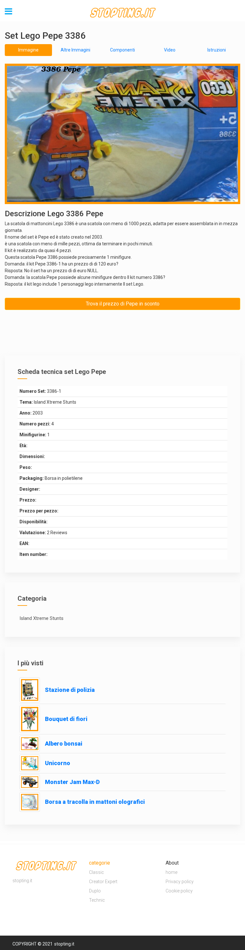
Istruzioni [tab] (216, 49)
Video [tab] (169, 49)
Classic (96, 872)
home (171, 872)
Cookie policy (179, 890)
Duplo (95, 890)
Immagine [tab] (28, 49)
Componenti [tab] (122, 49)
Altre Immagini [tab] (75, 49)
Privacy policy (180, 881)
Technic (97, 900)
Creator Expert (103, 881)
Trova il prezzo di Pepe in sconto (123, 304)
